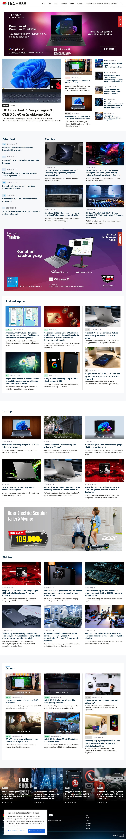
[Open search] (122, 3)
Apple (106, 87)
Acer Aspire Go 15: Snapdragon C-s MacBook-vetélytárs (18, 488)
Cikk (49, 3)
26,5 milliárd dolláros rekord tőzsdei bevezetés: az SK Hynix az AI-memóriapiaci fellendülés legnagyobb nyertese (61, 637)
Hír (43, 3)
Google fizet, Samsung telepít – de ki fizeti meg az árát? (61, 379)
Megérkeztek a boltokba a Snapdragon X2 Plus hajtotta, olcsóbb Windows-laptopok (103, 489)
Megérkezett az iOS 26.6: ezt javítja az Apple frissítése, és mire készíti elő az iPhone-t (102, 376)
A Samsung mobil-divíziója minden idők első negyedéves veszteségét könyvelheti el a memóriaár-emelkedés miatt (21, 635)
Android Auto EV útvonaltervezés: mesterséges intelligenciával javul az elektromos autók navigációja (22, 335)
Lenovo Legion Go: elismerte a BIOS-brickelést (77, 82)
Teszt (56, 3)
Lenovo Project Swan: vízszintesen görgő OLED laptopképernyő (103, 445)
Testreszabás (12, 831)
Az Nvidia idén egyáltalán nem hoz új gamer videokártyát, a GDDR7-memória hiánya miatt (103, 593)
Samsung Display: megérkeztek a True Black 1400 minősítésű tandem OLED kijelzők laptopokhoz (102, 743)
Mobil (72, 3)
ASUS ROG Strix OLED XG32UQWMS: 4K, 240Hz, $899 (61, 740)
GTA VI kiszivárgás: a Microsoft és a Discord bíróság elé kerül (22, 740)
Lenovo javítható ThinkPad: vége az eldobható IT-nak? (60, 445)
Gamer (79, 3)
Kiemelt (5, 105)
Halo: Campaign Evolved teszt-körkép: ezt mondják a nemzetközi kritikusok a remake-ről (15, 795)
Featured (88, 737)
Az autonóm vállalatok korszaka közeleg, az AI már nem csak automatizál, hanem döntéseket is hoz (46, 795)
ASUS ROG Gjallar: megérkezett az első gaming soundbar (60, 701)
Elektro (100, 788)
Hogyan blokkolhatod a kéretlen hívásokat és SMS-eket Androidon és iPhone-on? (77, 795)
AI (105, 99)
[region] (25, 822)
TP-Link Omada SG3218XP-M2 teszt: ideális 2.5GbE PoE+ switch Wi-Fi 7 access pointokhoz (104, 215)
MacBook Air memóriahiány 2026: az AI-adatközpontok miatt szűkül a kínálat (101, 335)
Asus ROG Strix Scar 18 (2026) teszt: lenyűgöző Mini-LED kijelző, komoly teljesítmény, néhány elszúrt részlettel (103, 172)
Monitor (88, 697)
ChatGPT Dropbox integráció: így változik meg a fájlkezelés (112, 118)
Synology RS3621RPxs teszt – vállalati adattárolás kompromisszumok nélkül (62, 214)
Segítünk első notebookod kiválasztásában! (101, 3)
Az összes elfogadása (36, 831)
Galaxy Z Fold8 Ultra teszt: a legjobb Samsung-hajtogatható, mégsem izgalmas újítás (113, 78)
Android (8, 330)
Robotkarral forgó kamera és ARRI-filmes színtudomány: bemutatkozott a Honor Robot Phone (63, 593)
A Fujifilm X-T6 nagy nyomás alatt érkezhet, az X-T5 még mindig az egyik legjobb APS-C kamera (110, 795)
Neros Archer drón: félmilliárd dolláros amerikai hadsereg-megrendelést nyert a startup (104, 635)
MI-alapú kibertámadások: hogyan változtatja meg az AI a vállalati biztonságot (113, 105)
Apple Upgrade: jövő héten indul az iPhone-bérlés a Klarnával (112, 91)
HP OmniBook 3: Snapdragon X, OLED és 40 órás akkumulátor (27, 112)
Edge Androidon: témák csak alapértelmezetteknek (113, 65)
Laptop (64, 3)
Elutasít (22, 831)
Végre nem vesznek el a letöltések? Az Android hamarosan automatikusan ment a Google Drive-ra (23, 381)
